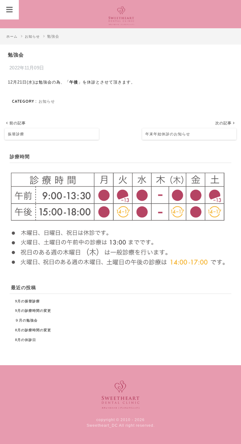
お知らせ (47, 101)
